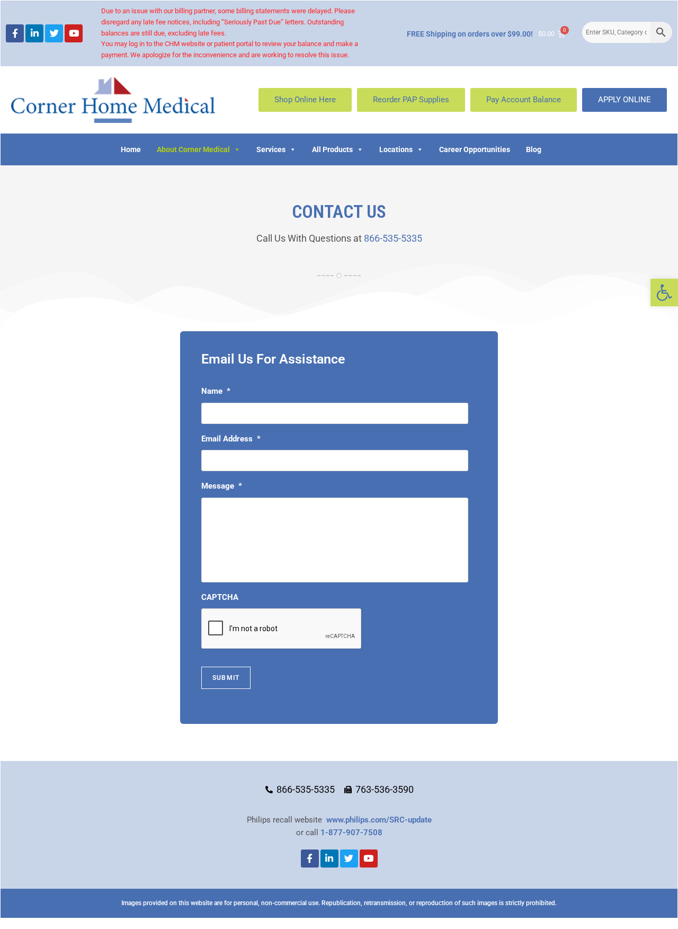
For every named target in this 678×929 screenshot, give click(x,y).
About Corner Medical (193, 149)
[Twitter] (54, 33)
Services (271, 149)
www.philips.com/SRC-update (379, 820)
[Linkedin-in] (34, 33)
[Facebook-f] (15, 33)
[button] (664, 292)
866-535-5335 (393, 238)
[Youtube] (74, 33)
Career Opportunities (474, 149)
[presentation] (281, 629)
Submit (225, 678)
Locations (396, 149)
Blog (533, 149)
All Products (332, 149)
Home (131, 149)
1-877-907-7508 (351, 832)
